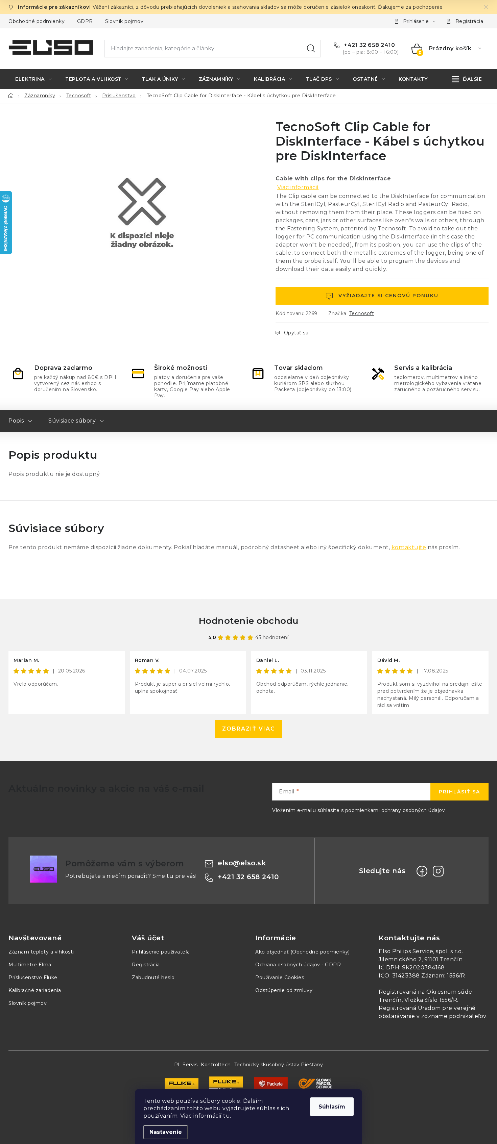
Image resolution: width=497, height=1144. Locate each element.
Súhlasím (331, 1106)
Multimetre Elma (29, 965)
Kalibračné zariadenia (34, 990)
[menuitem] (33, 79)
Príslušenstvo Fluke (32, 977)
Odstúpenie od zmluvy (283, 990)
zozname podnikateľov (454, 1016)
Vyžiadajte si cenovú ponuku (388, 296)
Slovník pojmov (124, 21)
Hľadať (311, 48)
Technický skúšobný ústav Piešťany (278, 1065)
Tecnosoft (361, 313)
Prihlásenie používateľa (161, 952)
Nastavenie (165, 1132)
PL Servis (186, 1065)
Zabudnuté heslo (153, 977)
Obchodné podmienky (36, 21)
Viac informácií (298, 187)
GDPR (85, 21)
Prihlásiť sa (459, 792)
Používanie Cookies (279, 977)
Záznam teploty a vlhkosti (41, 952)
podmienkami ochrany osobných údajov (395, 810)
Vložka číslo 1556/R (430, 1000)
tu (226, 1116)
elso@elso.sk (242, 863)
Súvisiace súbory (72, 420)
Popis (16, 420)
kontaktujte (409, 547)
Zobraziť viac (248, 729)
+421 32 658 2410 (368, 45)
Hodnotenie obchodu (249, 620)
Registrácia (469, 21)
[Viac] (467, 79)
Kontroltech (216, 1065)
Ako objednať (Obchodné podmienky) (302, 952)
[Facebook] (422, 871)
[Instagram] (438, 871)
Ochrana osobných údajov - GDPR (298, 965)
